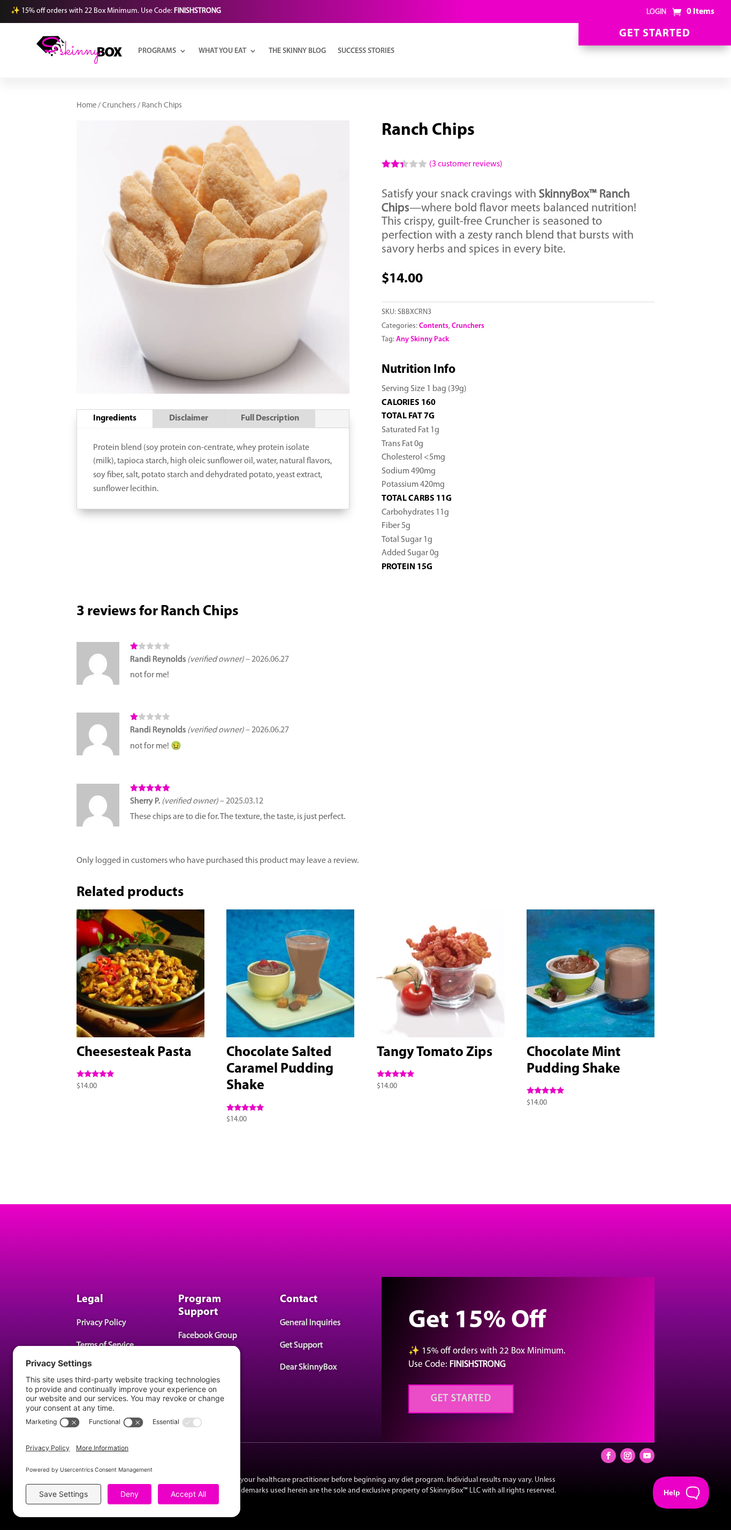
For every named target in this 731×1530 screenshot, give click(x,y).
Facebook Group (207, 1336)
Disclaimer (188, 418)
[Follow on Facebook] (608, 1455)
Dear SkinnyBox (308, 1367)
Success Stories (366, 51)
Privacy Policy (101, 1323)
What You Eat (222, 51)
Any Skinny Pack (422, 339)
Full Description (270, 418)
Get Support (301, 1345)
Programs (157, 51)
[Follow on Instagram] (627, 1455)
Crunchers (119, 106)
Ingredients (114, 418)
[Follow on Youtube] (646, 1455)
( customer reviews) (465, 164)
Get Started (654, 33)
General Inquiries (310, 1323)
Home (86, 106)
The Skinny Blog (297, 51)
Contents (433, 326)
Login (656, 12)
